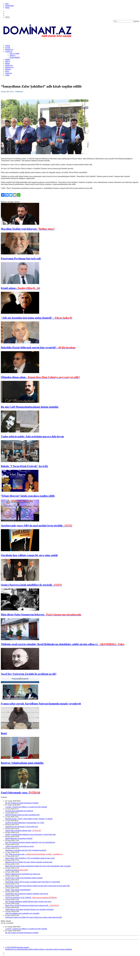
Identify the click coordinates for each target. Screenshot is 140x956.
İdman (7, 63)
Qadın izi (8, 73)
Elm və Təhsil (14, 53)
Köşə (7, 71)
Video (7, 75)
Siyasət (7, 47)
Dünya (7, 61)
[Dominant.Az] (37, 42)
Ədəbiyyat (8, 65)
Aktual (7, 45)
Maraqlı (8, 69)
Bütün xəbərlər (6, 921)
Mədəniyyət (9, 67)
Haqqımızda (9, 5)
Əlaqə (7, 7)
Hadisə (7, 59)
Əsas (7, 3)
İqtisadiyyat (9, 49)
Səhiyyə (12, 55)
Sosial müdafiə (15, 57)
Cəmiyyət (8, 51)
